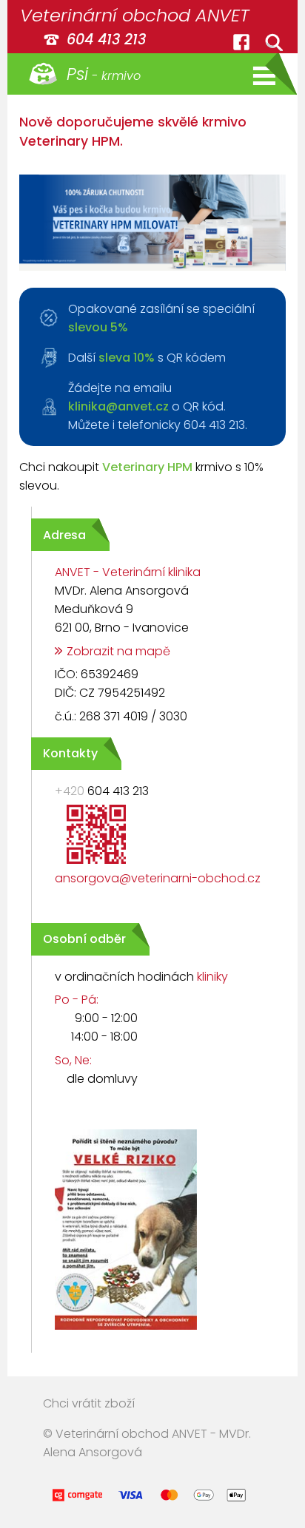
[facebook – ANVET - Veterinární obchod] (241, 42)
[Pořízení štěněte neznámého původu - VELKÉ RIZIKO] (114, 1331)
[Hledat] (274, 42)
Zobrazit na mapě (118, 651)
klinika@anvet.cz (118, 406)
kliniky (212, 976)
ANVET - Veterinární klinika (128, 572)
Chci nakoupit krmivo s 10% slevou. (141, 476)
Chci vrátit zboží (89, 1403)
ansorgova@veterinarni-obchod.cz (158, 878)
